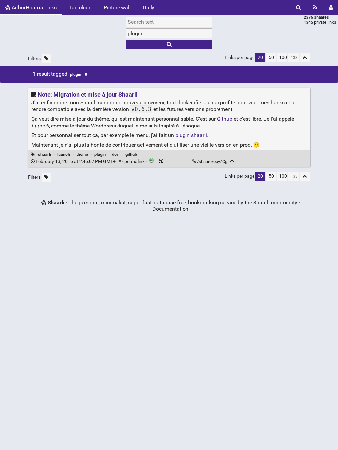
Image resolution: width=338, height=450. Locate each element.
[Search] (298, 7)
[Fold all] (305, 57)
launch (63, 154)
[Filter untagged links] (46, 58)
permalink (90, 161)
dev (115, 154)
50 (271, 57)
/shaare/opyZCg (212, 161)
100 (283, 57)
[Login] (331, 7)
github (131, 154)
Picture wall (117, 7)
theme (82, 154)
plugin (75, 74)
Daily (148, 7)
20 (260, 57)
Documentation (170, 209)
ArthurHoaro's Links (33, 7)
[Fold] (232, 161)
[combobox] (169, 33)
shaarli (44, 154)
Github (224, 119)
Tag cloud (80, 7)
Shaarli (56, 202)
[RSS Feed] (315, 7)
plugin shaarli (191, 135)
